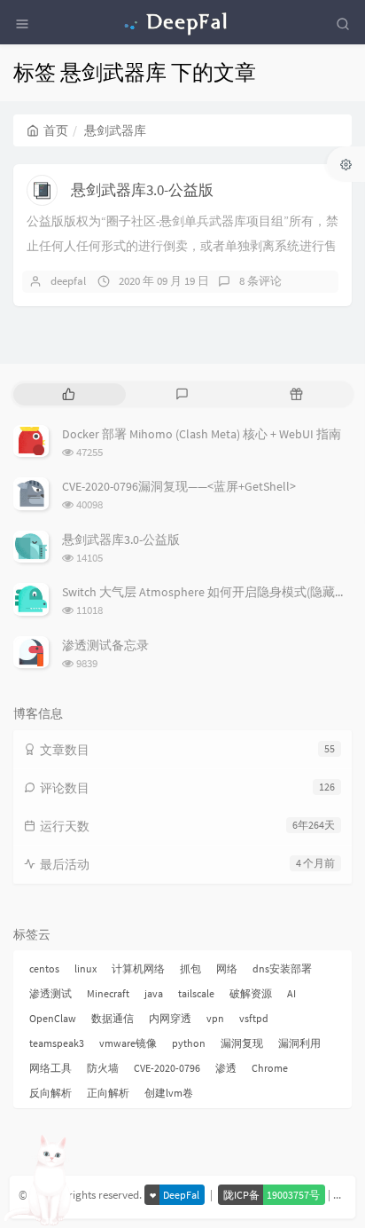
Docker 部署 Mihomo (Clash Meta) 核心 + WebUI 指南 (201, 434)
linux (85, 968)
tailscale (196, 993)
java (153, 993)
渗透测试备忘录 (105, 645)
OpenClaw (52, 1018)
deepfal (68, 280)
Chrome (270, 1067)
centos (44, 968)
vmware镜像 (128, 1043)
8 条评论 (260, 280)
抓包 (190, 968)
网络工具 (50, 1067)
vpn (215, 1018)
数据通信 (112, 1018)
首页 (55, 130)
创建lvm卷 (168, 1092)
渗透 (226, 1067)
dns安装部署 (282, 968)
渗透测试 (50, 993)
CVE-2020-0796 (167, 1067)
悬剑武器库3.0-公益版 (142, 190)
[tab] (69, 394)
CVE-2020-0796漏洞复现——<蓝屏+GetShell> (179, 486)
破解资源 (250, 993)
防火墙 (103, 1067)
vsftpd (253, 1018)
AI (291, 993)
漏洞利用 (299, 1043)
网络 (226, 968)
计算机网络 (138, 968)
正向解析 (108, 1092)
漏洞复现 (242, 1043)
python (189, 1043)
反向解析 (50, 1092)
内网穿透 (170, 1018)
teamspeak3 (56, 1043)
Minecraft (108, 993)
